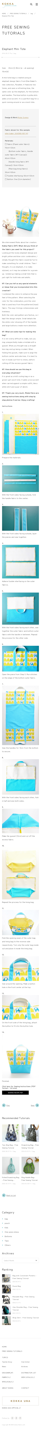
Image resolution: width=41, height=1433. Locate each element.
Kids (6, 1227)
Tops (7, 1240)
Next (33, 1105)
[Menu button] (36, 5)
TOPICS (5, 1357)
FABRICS (5, 1377)
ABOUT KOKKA (7, 1388)
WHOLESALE (7, 1382)
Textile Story (7, 1362)
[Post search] (31, 5)
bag (32, 13)
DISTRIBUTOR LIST (28, 1373)
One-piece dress (12, 1232)
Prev (8, 1105)
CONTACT (25, 1388)
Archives (24, 1366)
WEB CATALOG (27, 1377)
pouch (7, 1223)
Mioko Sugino (23, 117)
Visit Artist (25, 1362)
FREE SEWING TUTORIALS (18, 13)
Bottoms (8, 1236)
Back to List (11, 1195)
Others (8, 1245)
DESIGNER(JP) (7, 1373)
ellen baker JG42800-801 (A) (16, 133)
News (4, 1366)
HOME (4, 13)
